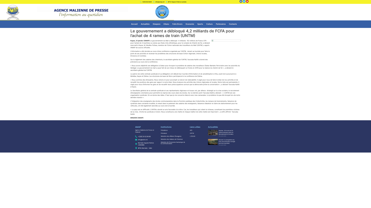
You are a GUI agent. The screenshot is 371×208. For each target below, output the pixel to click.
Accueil (134, 24)
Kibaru (166, 24)
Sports (200, 24)
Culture (209, 24)
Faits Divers (177, 24)
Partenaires (221, 24)
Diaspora (156, 24)
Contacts (233, 24)
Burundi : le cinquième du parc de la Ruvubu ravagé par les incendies (227, 141)
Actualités (145, 24)
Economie (190, 24)
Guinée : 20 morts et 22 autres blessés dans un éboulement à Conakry (226, 132)
